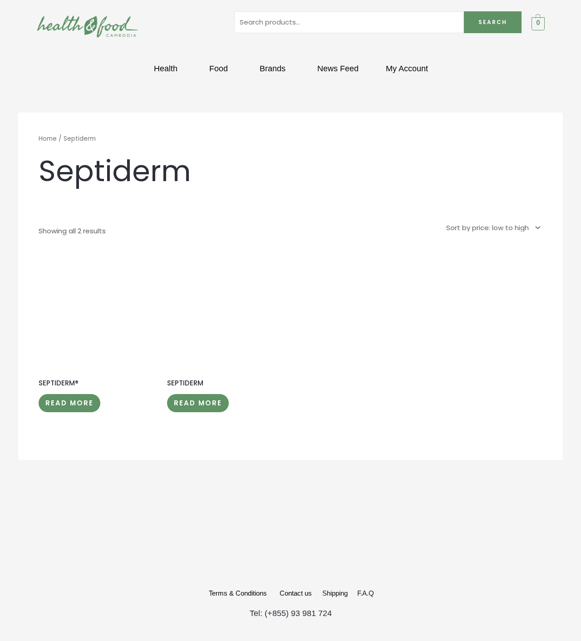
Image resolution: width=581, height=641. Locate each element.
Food (218, 68)
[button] (168, 68)
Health (165, 68)
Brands (273, 68)
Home (48, 138)
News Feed (338, 68)
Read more (69, 403)
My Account (407, 68)
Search (492, 22)
